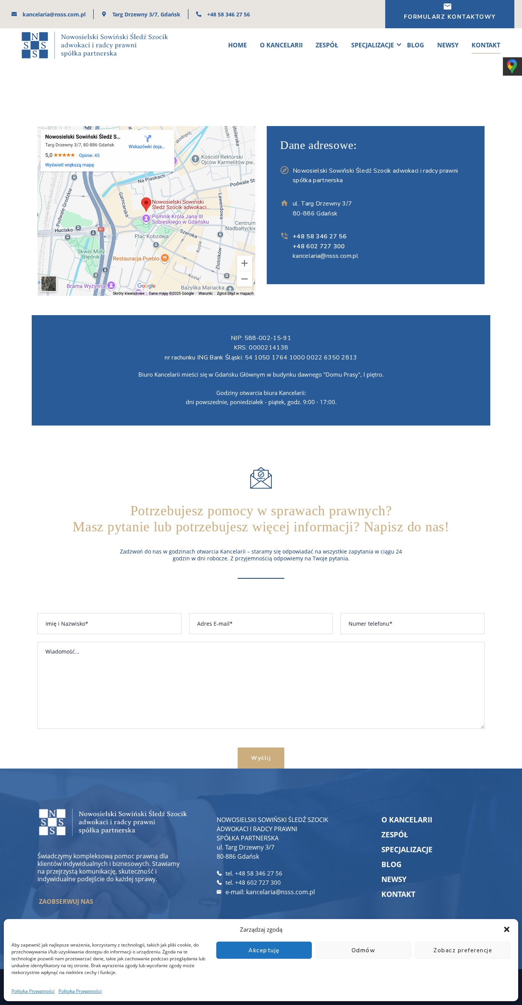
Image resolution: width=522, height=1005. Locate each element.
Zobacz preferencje (462, 950)
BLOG (415, 45)
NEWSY (448, 45)
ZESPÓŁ (327, 45)
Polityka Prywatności (33, 991)
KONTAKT (486, 45)
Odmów (364, 950)
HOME (237, 45)
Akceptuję (264, 950)
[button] (507, 929)
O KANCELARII (281, 45)
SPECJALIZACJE (372, 45)
